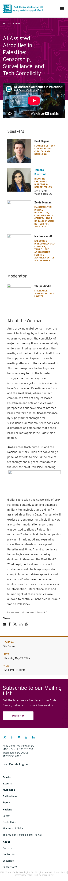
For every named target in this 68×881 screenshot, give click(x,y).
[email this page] (4, 626)
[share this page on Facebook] (9, 625)
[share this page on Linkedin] (21, 625)
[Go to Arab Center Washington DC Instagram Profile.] (26, 738)
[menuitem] (5, 739)
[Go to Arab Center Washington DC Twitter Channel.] (5, 738)
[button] (62, 8)
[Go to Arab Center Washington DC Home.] (23, 9)
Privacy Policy (60, 872)
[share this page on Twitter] (15, 625)
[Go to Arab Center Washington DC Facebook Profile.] (12, 738)
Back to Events (13, 23)
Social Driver (48, 875)
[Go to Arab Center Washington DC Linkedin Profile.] (33, 738)
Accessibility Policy (23, 875)
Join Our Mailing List (16, 764)
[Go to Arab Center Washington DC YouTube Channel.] (19, 738)
